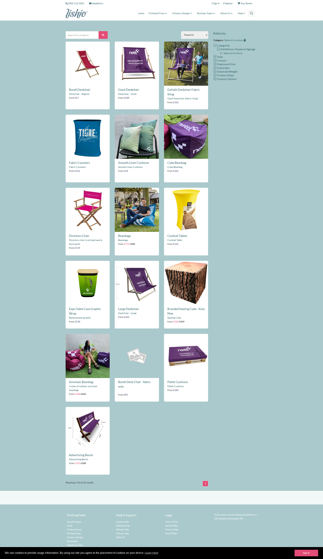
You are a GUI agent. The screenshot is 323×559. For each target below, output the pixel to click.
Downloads (72, 541)
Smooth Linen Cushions (133, 163)
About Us (225, 13)
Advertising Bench (81, 455)
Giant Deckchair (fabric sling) (182, 98)
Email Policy (171, 533)
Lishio (141, 13)
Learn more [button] (151, 552)
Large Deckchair (128, 309)
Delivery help (122, 533)
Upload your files (75, 545)
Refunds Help (122, 529)
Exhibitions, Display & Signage (237, 49)
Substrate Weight (227, 71)
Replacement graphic (80, 317)
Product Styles (225, 75)
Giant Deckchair (128, 89)
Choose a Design (181, 13)
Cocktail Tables (177, 236)
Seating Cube (174, 317)
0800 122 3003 (76, 3)
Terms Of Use (171, 521)
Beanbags (124, 236)
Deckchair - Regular (79, 93)
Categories (223, 45)
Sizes (220, 56)
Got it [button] (306, 553)
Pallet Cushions (177, 382)
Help (240, 13)
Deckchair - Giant (127, 93)
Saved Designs (74, 521)
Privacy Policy (172, 529)
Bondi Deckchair (80, 89)
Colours (221, 60)
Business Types (205, 13)
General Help (122, 521)
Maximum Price (226, 64)
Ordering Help (123, 525)
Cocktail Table (174, 240)
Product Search (74, 529)
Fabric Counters (79, 163)
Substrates (223, 67)
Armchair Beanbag (81, 382)
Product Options (227, 78)
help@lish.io (97, 3)
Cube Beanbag (176, 163)
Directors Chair (79, 236)
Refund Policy (171, 525)
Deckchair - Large (127, 313)
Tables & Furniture (234, 40)
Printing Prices (157, 13)
